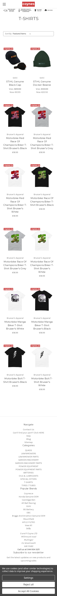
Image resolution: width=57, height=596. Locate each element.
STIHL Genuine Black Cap (15, 83)
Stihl (28, 506)
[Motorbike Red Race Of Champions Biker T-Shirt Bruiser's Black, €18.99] (15, 116)
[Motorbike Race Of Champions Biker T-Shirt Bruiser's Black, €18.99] (42, 176)
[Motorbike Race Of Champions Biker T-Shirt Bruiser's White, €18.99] (42, 239)
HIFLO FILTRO (28, 522)
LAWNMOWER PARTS (28, 456)
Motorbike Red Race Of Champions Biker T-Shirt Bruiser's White (15, 205)
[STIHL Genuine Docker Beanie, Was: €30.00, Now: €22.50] (42, 59)
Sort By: (8, 34)
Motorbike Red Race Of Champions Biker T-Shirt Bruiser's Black (15, 143)
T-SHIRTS (28, 482)
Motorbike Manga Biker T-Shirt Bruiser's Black (42, 325)
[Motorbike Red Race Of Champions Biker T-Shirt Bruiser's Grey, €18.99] (42, 116)
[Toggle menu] (4, 4)
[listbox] (22, 33)
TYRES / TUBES (29, 485)
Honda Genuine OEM (28, 496)
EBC (29, 512)
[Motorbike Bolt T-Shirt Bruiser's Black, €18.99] (15, 356)
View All (28, 525)
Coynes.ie (28, 493)
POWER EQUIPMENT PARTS (29, 469)
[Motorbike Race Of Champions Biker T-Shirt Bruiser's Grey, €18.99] (15, 239)
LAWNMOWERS (28, 453)
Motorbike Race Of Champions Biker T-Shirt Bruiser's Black (42, 201)
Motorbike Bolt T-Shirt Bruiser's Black (15, 380)
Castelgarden (28, 500)
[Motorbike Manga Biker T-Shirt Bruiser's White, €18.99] (15, 299)
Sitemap (28, 442)
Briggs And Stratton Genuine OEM (28, 516)
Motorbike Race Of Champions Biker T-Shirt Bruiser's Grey (15, 265)
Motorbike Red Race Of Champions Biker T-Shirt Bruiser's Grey (42, 143)
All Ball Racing (29, 503)
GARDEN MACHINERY (28, 460)
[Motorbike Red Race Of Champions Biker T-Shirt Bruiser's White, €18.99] (15, 176)
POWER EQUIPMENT (28, 466)
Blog (28, 439)
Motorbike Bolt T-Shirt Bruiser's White (41, 382)
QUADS (28, 450)
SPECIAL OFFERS (28, 479)
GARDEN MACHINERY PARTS (28, 463)
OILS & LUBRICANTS (28, 476)
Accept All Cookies (28, 591)
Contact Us (28, 429)
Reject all (28, 584)
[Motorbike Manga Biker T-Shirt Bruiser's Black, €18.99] (42, 299)
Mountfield (28, 519)
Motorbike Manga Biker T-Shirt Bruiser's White (15, 325)
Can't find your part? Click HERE (28, 432)
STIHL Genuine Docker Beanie (42, 83)
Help (28, 436)
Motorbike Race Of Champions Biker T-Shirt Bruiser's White (42, 266)
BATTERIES (28, 472)
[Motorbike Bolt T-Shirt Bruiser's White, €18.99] (42, 356)
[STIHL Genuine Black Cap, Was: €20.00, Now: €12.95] (15, 59)
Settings (28, 577)
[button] (28, 10)
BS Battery (28, 509)
